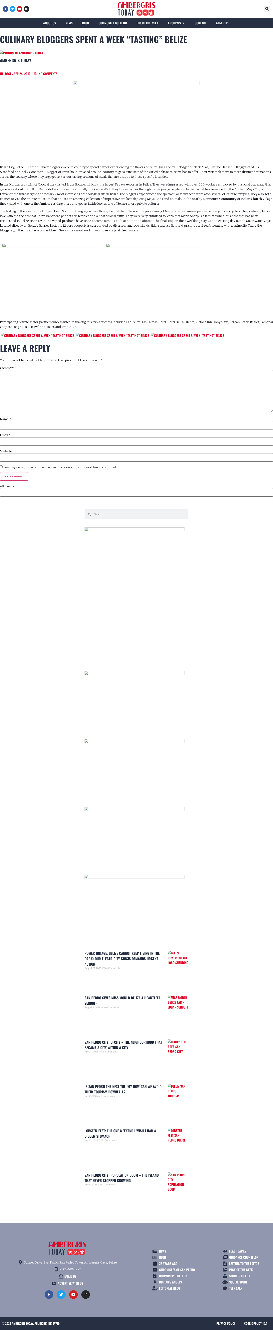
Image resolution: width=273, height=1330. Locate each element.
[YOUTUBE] (19, 9)
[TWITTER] (12, 9)
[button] (267, 9)
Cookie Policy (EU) (255, 1323)
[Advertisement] (136, 627)
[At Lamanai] (112, 335)
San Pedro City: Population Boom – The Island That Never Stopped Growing (122, 1177)
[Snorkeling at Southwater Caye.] (187, 335)
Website (6, 451)
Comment (8, 368)
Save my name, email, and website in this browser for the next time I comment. (60, 467)
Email (5, 435)
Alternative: (8, 486)
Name (5, 419)
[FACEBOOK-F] (5, 9)
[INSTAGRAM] (26, 9)
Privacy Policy (225, 1323)
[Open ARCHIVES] (183, 23)
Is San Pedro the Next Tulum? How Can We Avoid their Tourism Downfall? (123, 1089)
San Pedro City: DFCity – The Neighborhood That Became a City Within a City (123, 1044)
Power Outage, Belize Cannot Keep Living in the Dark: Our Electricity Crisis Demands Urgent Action (122, 959)
